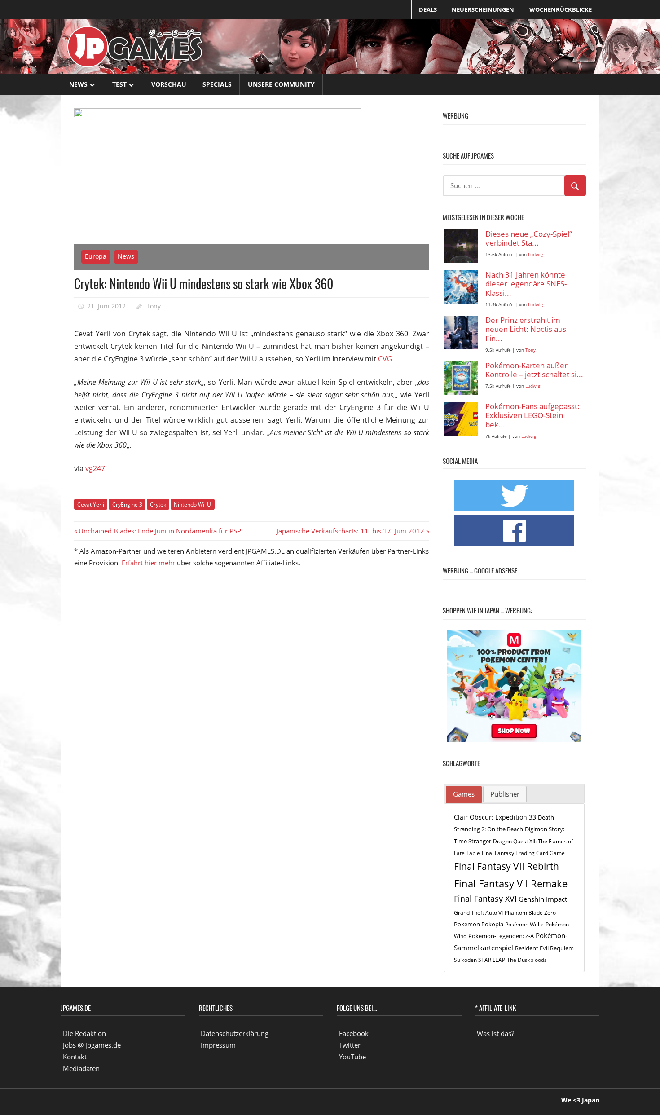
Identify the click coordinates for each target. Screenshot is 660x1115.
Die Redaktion (84, 1033)
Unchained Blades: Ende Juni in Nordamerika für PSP (159, 530)
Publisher (504, 793)
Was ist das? (495, 1033)
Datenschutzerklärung (234, 1033)
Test (119, 84)
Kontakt (75, 1056)
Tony (153, 306)
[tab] (464, 794)
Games (464, 793)
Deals (428, 9)
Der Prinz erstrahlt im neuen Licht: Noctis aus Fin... (525, 330)
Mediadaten (81, 1068)
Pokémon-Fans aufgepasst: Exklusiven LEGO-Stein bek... (532, 416)
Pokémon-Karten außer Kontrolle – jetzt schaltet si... (534, 370)
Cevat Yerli (90, 504)
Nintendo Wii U (192, 504)
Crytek (158, 504)
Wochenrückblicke (560, 9)
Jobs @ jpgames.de (92, 1044)
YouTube (352, 1056)
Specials (217, 84)
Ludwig (535, 254)
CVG (385, 359)
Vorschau (168, 84)
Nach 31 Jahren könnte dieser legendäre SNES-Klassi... (526, 284)
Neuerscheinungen (483, 9)
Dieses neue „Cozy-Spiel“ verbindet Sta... (528, 238)
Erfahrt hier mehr (148, 562)
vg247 (95, 468)
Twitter (350, 1044)
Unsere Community (281, 84)
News (78, 84)
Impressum (218, 1044)
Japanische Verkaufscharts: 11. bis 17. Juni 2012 (350, 530)
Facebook (354, 1033)
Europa (95, 256)
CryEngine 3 (127, 504)
